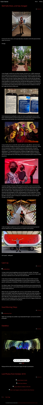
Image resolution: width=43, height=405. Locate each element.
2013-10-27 (39, 266)
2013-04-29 (39, 310)
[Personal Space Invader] (21, 380)
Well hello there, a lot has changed (14, 6)
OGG (23, 363)
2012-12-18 (39, 377)
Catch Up (5, 263)
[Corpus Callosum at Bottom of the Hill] (21, 386)
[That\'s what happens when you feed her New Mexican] (21, 390)
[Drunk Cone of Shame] (21, 383)
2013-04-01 (39, 328)
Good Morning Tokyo (9, 307)
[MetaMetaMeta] (6, 269)
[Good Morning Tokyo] (7, 313)
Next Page (7, 397)
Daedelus (5, 326)
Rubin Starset (4, 1)
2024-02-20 (39, 9)
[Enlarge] (29, 12)
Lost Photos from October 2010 (14, 374)
